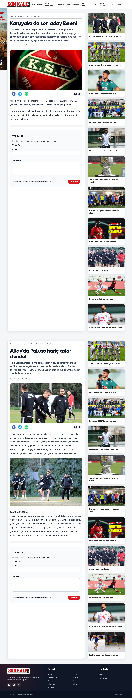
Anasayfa (13, 16)
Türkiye (94, 4)
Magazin (76, 4)
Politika (40, 4)
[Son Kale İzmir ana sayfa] (18, 671)
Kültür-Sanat (83, 4)
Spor (68, 4)
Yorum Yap (74, 181)
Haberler (20, 16)
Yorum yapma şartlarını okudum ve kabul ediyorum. (30, 181)
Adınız (14, 149)
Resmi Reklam (102, 4)
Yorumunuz (16, 160)
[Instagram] (14, 685)
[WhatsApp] (9, 685)
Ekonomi (61, 4)
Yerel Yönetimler (49, 4)
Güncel (32, 4)
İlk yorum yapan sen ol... (47, 141)
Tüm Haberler (103, 678)
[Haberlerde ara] (112, 5)
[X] (19, 685)
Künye (101, 674)
